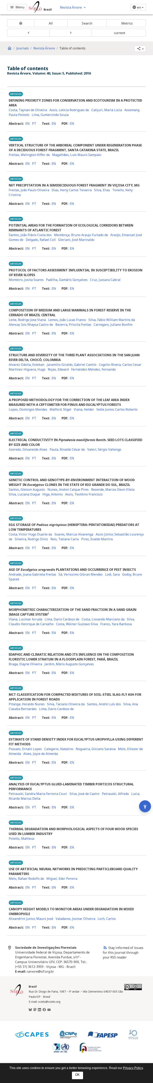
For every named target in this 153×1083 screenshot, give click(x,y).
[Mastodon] (34, 1010)
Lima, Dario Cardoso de (62, 619)
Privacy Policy (133, 1068)
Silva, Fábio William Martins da (111, 320)
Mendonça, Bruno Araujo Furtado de (81, 235)
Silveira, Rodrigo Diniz (31, 539)
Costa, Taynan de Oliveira (28, 110)
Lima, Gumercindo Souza (50, 115)
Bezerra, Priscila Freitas (73, 324)
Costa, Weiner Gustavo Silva (77, 624)
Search (87, 23)
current (119, 33)
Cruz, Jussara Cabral (105, 280)
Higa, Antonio (52, 494)
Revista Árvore (44, 48)
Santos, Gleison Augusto (27, 489)
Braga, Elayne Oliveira (25, 664)
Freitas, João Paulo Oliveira (29, 190)
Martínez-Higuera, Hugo (27, 369)
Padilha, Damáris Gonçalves (67, 280)
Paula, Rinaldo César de (67, 449)
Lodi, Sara (112, 574)
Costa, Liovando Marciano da (103, 619)
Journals (22, 48)
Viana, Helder (84, 409)
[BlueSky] (30, 1010)
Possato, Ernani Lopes (25, 749)
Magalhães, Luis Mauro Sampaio (76, 155)
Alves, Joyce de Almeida (40, 753)
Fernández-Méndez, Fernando (93, 369)
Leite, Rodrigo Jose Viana (27, 320)
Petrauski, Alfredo (115, 794)
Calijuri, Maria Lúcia (106, 110)
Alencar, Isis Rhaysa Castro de (31, 324)
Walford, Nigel (60, 409)
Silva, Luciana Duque (24, 494)
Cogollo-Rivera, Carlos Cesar (120, 364)
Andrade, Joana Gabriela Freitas (32, 574)
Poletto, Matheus (21, 838)
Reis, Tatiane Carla (64, 539)
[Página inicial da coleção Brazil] (16, 995)
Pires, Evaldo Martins (97, 539)
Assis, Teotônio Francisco (84, 494)
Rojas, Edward (58, 369)
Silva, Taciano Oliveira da (66, 704)
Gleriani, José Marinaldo (76, 239)
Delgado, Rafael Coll (41, 239)
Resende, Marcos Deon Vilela (112, 489)
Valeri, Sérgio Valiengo (104, 449)
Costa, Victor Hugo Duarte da (30, 534)
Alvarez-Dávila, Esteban (26, 364)
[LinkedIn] (39, 1010)
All (51, 23)
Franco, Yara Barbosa (116, 624)
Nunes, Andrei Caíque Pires (68, 489)
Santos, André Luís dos (104, 704)
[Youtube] (49, 1010)
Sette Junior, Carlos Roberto (116, 409)
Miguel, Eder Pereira (61, 878)
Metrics (127, 23)
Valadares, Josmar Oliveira (75, 918)
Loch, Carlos (107, 918)
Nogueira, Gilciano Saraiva (96, 749)
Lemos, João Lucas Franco (67, 320)
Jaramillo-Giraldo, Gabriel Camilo (71, 364)
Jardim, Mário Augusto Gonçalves (69, 664)
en (27, 123)
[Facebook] (44, 1010)
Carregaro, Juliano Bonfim (113, 324)
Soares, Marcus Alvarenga (73, 534)
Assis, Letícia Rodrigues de (69, 110)
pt (34, 123)
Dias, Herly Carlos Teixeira (72, 190)
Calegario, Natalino (58, 749)
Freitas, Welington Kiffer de (29, 155)
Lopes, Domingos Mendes (28, 409)
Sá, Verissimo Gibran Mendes (81, 574)
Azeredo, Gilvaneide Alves (28, 449)
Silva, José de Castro (84, 794)
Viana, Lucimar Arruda (25, 619)
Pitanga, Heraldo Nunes (27, 704)
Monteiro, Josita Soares (26, 280)
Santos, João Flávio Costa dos (30, 235)
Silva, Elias (102, 190)
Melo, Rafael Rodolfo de (26, 878)
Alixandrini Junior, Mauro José (31, 918)
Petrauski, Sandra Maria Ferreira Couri (38, 794)
